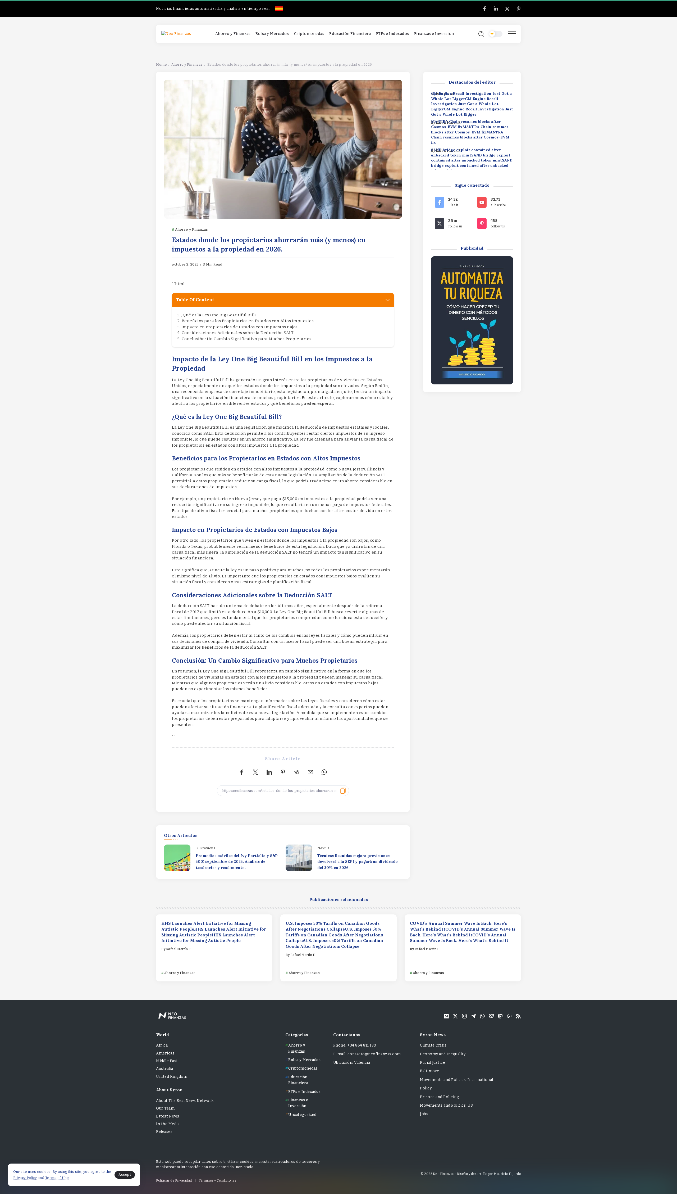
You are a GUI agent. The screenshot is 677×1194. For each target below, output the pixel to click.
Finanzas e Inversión (298, 1103)
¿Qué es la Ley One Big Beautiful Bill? (219, 315)
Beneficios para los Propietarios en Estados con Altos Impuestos (248, 320)
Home (161, 64)
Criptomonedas (303, 1068)
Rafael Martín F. (178, 949)
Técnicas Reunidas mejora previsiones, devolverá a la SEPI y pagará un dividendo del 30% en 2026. (357, 861)
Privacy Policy (25, 1178)
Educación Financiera (298, 1080)
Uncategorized (302, 1114)
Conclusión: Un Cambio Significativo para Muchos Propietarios (247, 338)
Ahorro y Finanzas (187, 64)
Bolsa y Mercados (304, 1060)
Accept (124, 1175)
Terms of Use (57, 1178)
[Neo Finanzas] (176, 34)
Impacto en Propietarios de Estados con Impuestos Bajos (239, 327)
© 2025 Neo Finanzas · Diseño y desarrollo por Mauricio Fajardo (470, 1174)
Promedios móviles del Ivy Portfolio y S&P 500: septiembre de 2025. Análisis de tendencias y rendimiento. (237, 861)
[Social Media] (484, 8)
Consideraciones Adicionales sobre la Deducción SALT (238, 332)
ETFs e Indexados (304, 1091)
